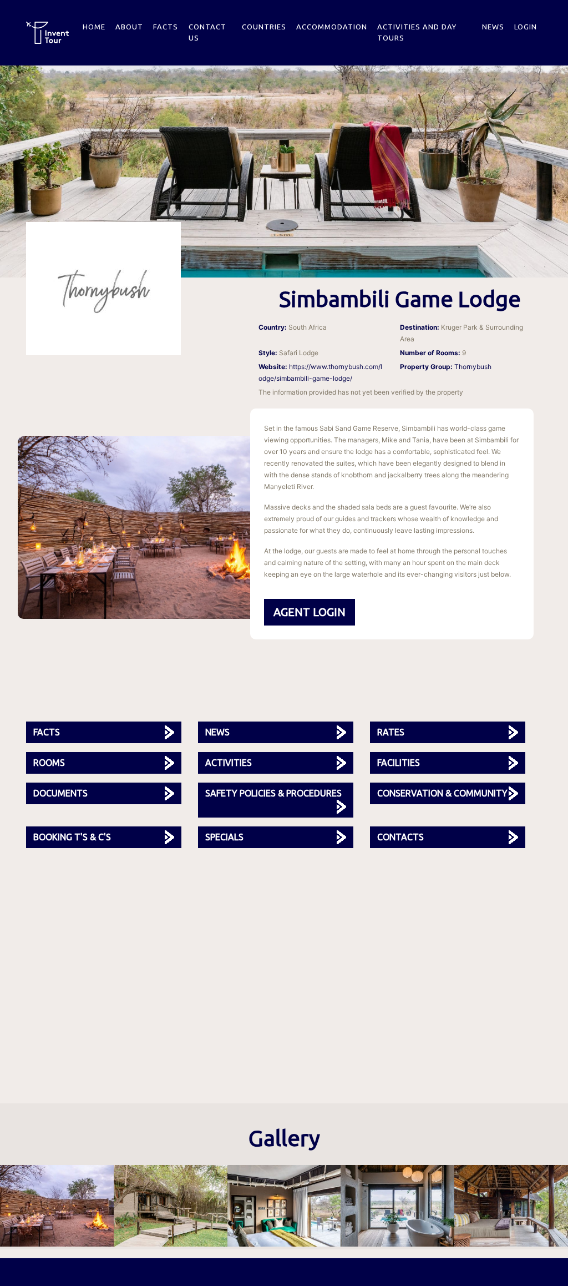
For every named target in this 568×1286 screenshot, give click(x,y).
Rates (390, 732)
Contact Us (207, 32)
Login (525, 27)
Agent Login (309, 612)
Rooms (49, 763)
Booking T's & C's (72, 837)
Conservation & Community (442, 793)
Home (94, 27)
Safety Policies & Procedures (273, 793)
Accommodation (331, 27)
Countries (264, 27)
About (129, 27)
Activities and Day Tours (417, 32)
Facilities (398, 763)
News (493, 27)
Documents (60, 793)
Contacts (400, 837)
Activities (228, 763)
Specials (224, 837)
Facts (165, 27)
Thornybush (472, 366)
